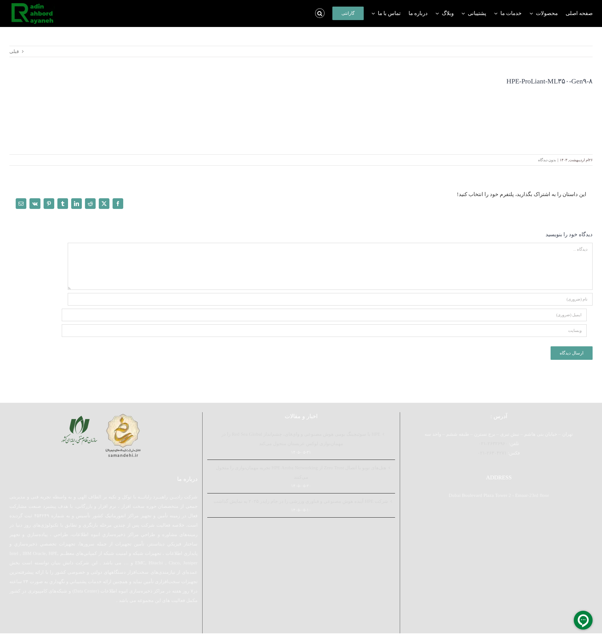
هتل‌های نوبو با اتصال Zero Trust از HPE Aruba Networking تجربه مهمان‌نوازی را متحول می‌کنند (301, 472)
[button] (320, 13)
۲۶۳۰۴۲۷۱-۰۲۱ (492, 452)
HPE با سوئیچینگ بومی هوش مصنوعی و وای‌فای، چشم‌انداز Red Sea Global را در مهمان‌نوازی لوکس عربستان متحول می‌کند (300, 439)
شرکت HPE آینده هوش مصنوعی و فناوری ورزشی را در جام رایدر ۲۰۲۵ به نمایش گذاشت (301, 501)
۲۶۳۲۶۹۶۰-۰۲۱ (493, 443)
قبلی (14, 51)
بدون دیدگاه (547, 160)
